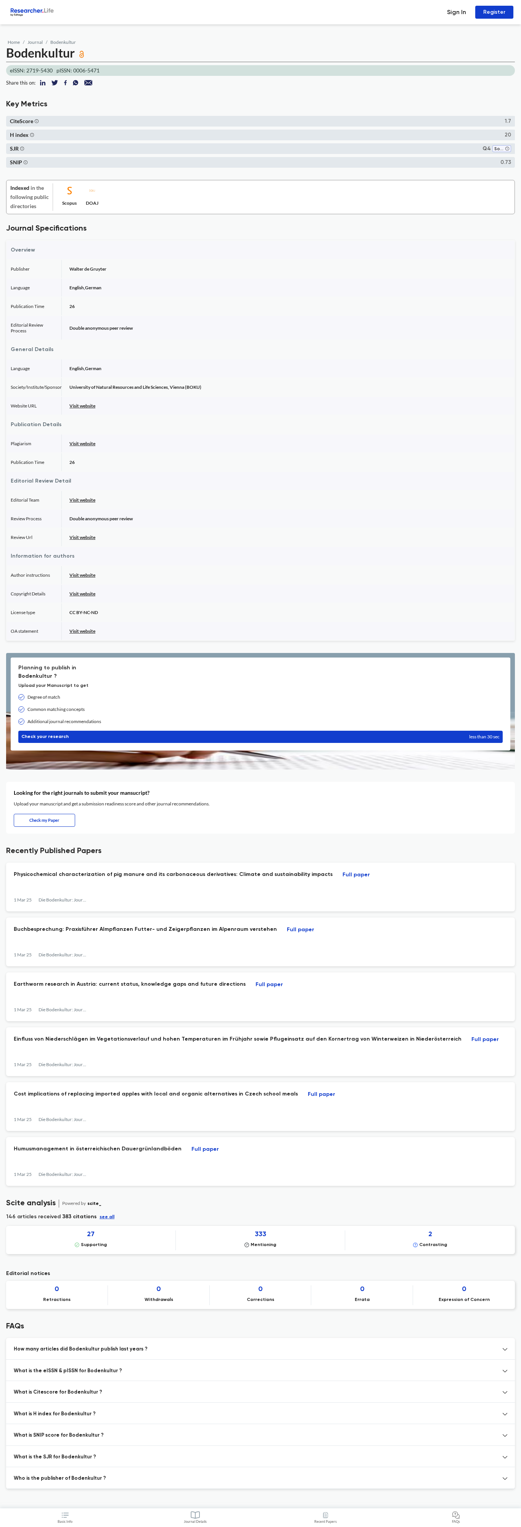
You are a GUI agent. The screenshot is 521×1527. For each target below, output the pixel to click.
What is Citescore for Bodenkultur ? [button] (58, 1392)
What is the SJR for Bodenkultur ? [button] (55, 1457)
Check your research (260, 736)
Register (494, 12)
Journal (35, 42)
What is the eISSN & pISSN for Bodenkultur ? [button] (68, 1370)
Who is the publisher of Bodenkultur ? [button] (60, 1478)
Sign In (456, 12)
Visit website (82, 406)
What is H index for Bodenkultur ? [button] (55, 1414)
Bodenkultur (63, 42)
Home (14, 42)
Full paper (356, 874)
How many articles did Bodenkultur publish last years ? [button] (81, 1349)
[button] (37, 121)
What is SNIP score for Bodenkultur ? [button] (59, 1435)
